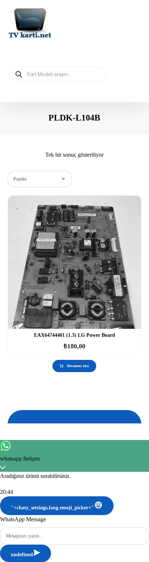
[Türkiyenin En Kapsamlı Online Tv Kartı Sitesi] (30, 23)
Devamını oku (78, 366)
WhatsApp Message (23, 519)
